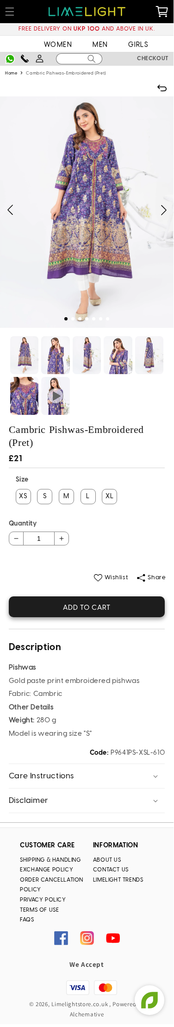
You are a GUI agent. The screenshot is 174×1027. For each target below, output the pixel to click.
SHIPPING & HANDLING (50, 860)
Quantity (23, 523)
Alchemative (87, 1014)
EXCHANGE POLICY (46, 870)
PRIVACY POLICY (43, 900)
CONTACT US (111, 870)
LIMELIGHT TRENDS (118, 880)
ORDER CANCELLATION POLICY (51, 885)
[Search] (91, 59)
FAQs (27, 920)
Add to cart (87, 608)
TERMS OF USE (39, 910)
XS (23, 496)
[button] (66, 318)
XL (110, 496)
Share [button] (157, 578)
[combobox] (78, 59)
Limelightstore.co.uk (79, 1004)
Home (11, 73)
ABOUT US (107, 860)
